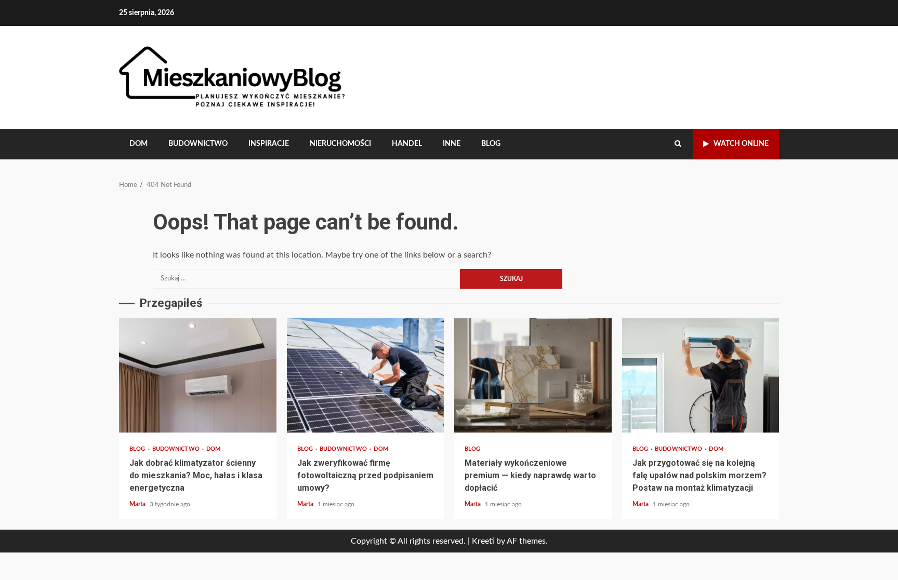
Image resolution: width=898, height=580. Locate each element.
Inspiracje (268, 143)
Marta (138, 504)
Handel (407, 143)
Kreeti (483, 541)
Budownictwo (198, 143)
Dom (138, 143)
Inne (451, 143)
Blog (490, 143)
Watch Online (741, 143)
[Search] (678, 144)
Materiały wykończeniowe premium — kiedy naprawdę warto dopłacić (533, 375)
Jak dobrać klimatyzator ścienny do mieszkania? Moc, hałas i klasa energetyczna (197, 375)
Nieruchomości (340, 143)
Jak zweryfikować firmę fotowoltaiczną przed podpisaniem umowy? (365, 375)
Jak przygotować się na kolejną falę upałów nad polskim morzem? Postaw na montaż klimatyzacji (701, 375)
